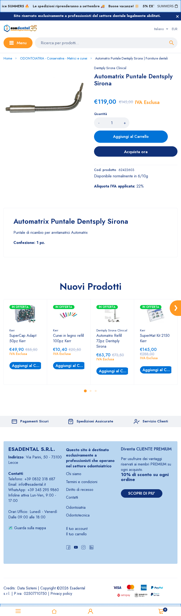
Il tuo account (76, 528)
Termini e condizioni (81, 482)
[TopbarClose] (177, 16)
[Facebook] (68, 548)
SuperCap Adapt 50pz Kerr (22, 338)
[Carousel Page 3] (96, 391)
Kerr (12, 330)
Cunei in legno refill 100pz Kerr (68, 338)
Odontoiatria (76, 507)
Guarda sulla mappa (30, 528)
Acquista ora (136, 152)
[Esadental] (20, 29)
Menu (22, 43)
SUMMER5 (165, 6)
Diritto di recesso (79, 489)
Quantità (100, 113)
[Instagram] (83, 548)
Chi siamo (73, 474)
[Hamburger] (18, 611)
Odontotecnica (78, 515)
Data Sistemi (27, 588)
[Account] (90, 611)
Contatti (72, 497)
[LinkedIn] (91, 548)
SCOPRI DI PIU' (141, 493)
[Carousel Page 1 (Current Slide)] (85, 390)
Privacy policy (61, 593)
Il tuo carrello (76, 534)
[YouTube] (76, 548)
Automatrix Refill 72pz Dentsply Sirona (109, 341)
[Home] (54, 611)
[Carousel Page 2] (90, 391)
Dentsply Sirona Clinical (110, 68)
